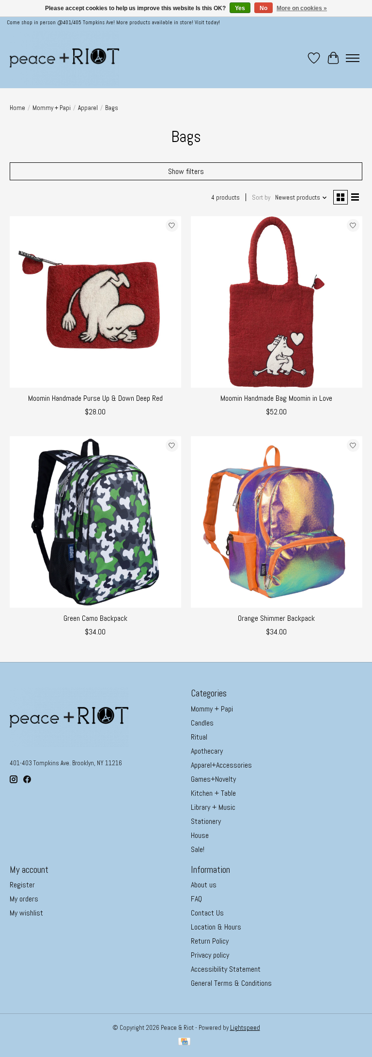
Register (22, 885)
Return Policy (210, 941)
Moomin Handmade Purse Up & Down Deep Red (95, 398)
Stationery (206, 821)
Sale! (197, 849)
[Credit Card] (184, 1042)
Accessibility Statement (226, 969)
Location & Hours (216, 927)
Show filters (186, 171)
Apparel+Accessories (221, 765)
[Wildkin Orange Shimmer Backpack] (276, 522)
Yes (240, 8)
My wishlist (26, 913)
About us (204, 885)
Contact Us (207, 913)
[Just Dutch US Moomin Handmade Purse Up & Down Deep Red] (95, 302)
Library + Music (213, 807)
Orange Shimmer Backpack (276, 618)
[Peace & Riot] (64, 58)
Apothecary (207, 751)
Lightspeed (245, 1028)
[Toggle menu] (352, 58)
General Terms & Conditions (231, 983)
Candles (202, 723)
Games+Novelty (213, 779)
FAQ (196, 899)
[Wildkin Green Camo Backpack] (95, 522)
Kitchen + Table (213, 793)
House (200, 835)
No (263, 8)
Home (17, 108)
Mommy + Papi (51, 108)
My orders (24, 899)
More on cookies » (302, 8)
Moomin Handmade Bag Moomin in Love (276, 398)
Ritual (199, 737)
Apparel (88, 108)
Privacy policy (210, 955)
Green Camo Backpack (95, 618)
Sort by (261, 197)
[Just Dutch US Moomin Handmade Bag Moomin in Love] (276, 302)
